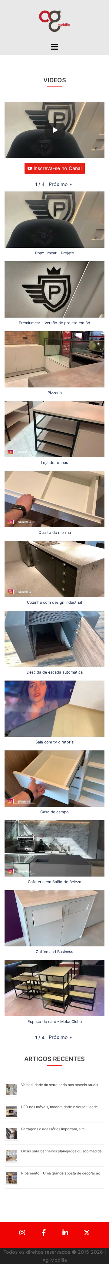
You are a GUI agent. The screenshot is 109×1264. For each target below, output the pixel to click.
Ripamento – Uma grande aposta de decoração (60, 1173)
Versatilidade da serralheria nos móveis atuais (59, 1085)
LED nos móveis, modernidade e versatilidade (59, 1107)
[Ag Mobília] (54, 21)
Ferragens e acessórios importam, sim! (53, 1129)
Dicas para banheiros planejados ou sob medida (61, 1151)
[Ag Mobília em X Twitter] (87, 1233)
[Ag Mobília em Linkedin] (65, 1233)
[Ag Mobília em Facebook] (44, 1233)
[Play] (54, 130)
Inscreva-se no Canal (58, 168)
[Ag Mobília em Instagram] (22, 1233)
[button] (60, 184)
